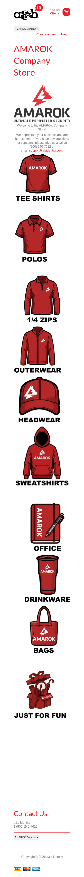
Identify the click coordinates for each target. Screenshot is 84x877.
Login (65, 34)
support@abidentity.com (46, 150)
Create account (47, 34)
